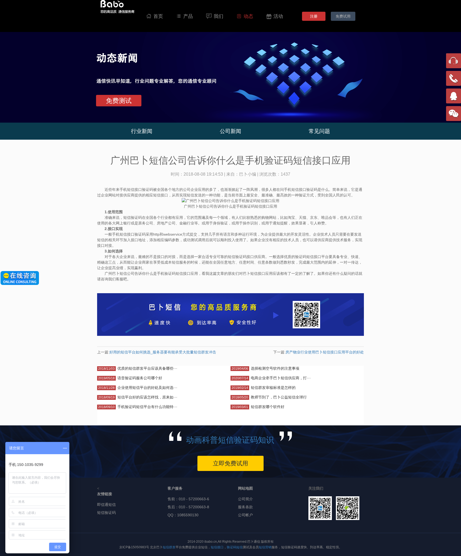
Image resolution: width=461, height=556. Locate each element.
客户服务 (175, 488)
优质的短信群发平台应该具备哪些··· (147, 368)
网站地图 (245, 488)
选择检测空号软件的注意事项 (275, 368)
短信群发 (169, 547)
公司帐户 (245, 515)
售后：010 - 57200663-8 (188, 507)
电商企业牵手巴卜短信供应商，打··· (281, 378)
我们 (214, 16)
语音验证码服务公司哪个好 (139, 378)
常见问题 (319, 131)
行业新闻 (141, 131)
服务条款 (245, 507)
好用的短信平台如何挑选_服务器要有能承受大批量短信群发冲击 (162, 352)
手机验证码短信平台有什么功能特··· (147, 407)
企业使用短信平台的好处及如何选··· (147, 387)
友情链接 (104, 494)
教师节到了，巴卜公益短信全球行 (279, 397)
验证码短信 (235, 547)
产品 (184, 16)
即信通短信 (106, 504)
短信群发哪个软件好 (267, 407)
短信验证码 (106, 512)
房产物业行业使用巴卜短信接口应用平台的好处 (324, 352)
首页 (154, 16)
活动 (275, 16)
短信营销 (265, 547)
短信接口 (217, 547)
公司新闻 (230, 131)
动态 (245, 16)
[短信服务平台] (117, 16)
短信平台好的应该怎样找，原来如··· (147, 397)
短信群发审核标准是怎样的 (273, 387)
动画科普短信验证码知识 (230, 440)
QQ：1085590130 (183, 515)
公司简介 (245, 499)
